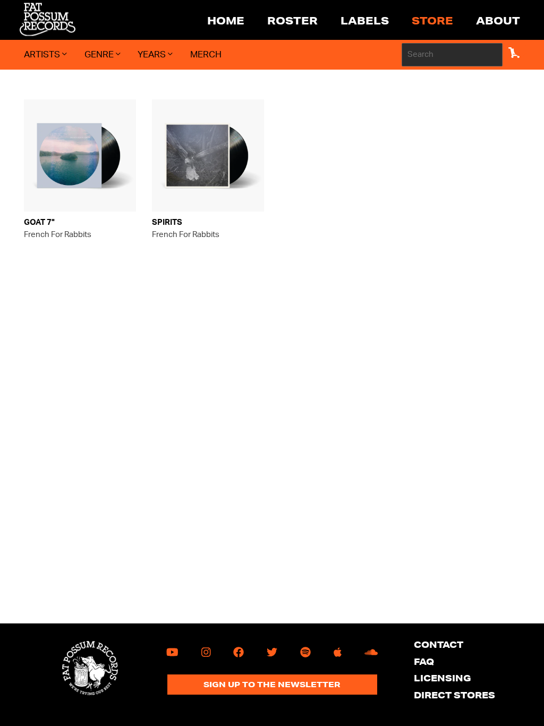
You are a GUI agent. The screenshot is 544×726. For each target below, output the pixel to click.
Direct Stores (454, 694)
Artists (43, 54)
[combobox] (452, 54)
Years (153, 54)
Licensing (442, 677)
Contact (438, 644)
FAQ (424, 661)
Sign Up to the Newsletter (272, 684)
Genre (100, 54)
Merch (206, 54)
